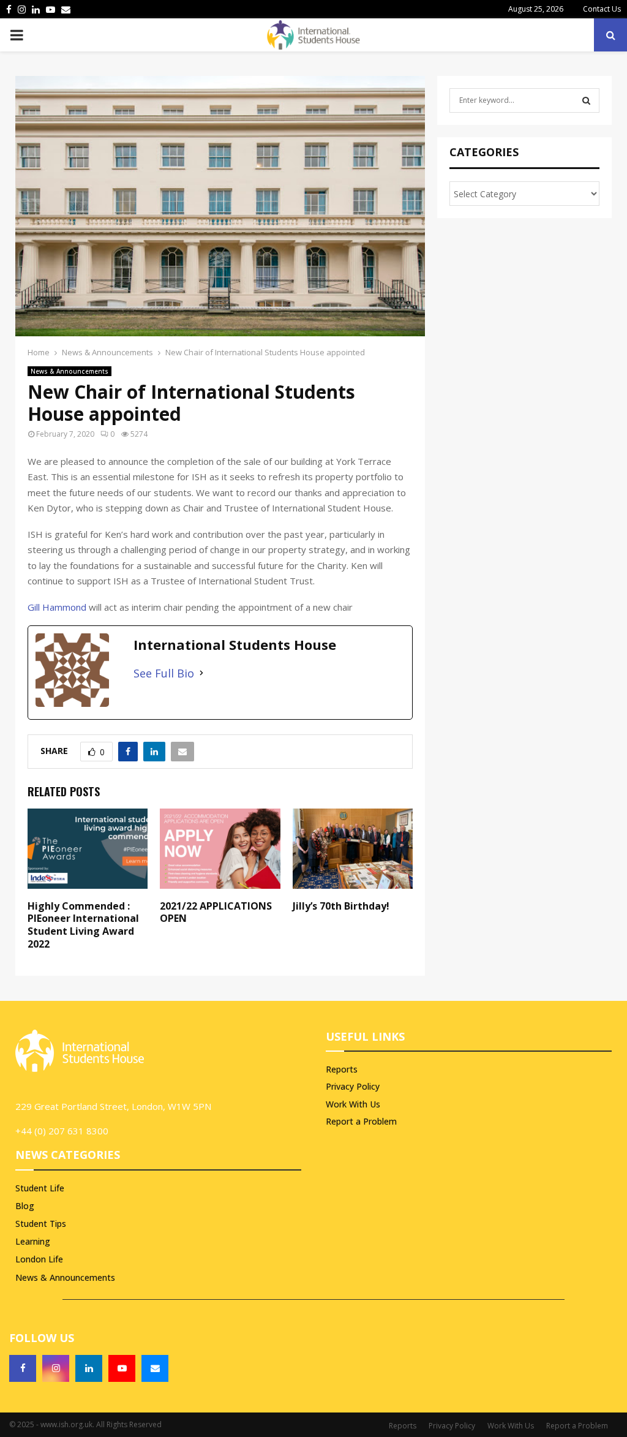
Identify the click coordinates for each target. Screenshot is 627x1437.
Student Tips (40, 1223)
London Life (39, 1259)
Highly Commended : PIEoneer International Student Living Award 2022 (83, 925)
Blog (24, 1206)
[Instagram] (55, 1368)
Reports (342, 1069)
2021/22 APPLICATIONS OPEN (216, 912)
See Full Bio (163, 673)
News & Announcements (69, 371)
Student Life (39, 1188)
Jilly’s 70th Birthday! (341, 906)
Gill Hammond (57, 607)
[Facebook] (22, 1368)
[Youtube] (121, 1368)
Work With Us (353, 1104)
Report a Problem (361, 1121)
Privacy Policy (353, 1086)
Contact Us (602, 9)
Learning (32, 1241)
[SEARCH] (586, 100)
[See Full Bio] (201, 673)
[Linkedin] (88, 1368)
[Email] (154, 1368)
